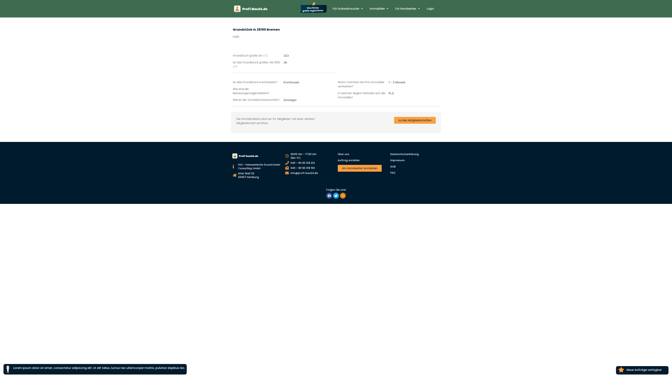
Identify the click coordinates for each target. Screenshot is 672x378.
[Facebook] (329, 196)
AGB (393, 166)
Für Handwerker (405, 8)
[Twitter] (336, 196)
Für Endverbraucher (346, 8)
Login (430, 8)
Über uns (343, 154)
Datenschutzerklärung (404, 154)
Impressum (397, 160)
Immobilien (377, 8)
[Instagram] (343, 196)
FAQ (392, 172)
